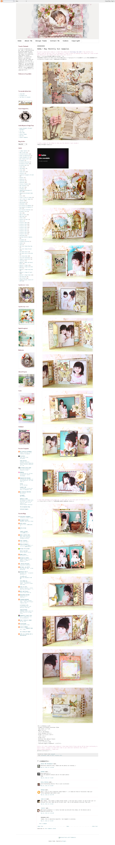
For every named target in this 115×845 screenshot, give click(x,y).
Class (21, 170)
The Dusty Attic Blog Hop (26, 253)
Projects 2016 (23, 233)
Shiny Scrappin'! (24, 544)
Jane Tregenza (23, 540)
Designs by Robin (24, 558)
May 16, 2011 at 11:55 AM (47, 813)
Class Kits (22, 171)
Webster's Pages (24, 265)
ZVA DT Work (23, 278)
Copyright (76, 41)
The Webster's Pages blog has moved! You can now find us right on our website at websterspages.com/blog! (26, 502)
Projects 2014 (23, 230)
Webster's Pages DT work (26, 272)
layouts (21, 200)
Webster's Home (24, 498)
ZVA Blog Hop (23, 276)
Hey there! (23, 496)
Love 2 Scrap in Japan (26, 620)
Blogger (64, 841)
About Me (28, 41)
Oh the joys (23, 621)
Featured (22, 182)
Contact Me (54, 41)
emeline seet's (24, 571)
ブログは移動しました (24, 532)
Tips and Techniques (25, 257)
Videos (65, 41)
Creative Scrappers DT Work (27, 175)
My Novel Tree (23, 211)
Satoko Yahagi (23, 134)
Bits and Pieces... (25, 591)
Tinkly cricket (24, 531)
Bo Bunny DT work (24, 163)
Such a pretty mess (25, 535)
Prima (21, 483)
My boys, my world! (25, 567)
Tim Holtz (22, 456)
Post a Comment (43, 823)
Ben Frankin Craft (24, 159)
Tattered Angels (24, 509)
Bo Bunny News (23, 165)
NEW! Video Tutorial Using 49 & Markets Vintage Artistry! (25, 537)
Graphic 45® (23, 487)
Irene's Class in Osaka (26, 197)
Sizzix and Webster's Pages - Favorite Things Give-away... (26, 583)
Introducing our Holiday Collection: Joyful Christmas (26, 474)
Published (22, 235)
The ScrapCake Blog (25, 507)
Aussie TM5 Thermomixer (47, 763)
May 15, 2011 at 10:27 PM (47, 794)
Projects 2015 (23, 232)
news (21, 213)
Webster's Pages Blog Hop (26, 269)
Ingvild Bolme (23, 609)
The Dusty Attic (24, 251)
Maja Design (23, 202)
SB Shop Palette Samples (26, 237)
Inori (21, 196)
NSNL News (22, 216)
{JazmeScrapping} (24, 599)
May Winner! (23, 493)
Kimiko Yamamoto (24, 137)
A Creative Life (24, 605)
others (21, 217)
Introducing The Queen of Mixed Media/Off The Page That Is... (26, 480)
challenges (22, 168)
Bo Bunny (22, 160)
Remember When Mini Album (26, 521)
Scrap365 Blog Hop (24, 241)
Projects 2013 (23, 229)
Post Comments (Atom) (50, 828)
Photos (21, 221)
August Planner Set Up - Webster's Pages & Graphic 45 (26, 560)
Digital (21, 177)
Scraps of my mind (24, 548)
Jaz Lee (21, 131)
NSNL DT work (50, 755)
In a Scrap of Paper (25, 631)
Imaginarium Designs (25, 478)
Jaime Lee (43, 799)
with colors (23, 523)
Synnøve (43, 771)
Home (19, 41)
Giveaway (22, 188)
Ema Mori (22, 135)
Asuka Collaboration (25, 155)
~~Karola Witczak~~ (25, 563)
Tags (21, 244)
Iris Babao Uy (23, 581)
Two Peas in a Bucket (25, 97)
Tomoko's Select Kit (25, 259)
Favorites (22, 180)
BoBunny (22, 472)
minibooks (43, 755)
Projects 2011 (58, 755)
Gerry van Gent (24, 551)
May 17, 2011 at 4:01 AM (47, 820)
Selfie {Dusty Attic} (25, 552)
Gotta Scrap (23, 528)
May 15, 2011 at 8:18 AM (47, 785)
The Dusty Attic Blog (25, 467)
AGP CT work (23, 152)
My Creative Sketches (25, 209)
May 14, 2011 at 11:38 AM (47, 767)
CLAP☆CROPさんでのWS (24, 624)
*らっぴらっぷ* (23, 576)
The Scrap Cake (23, 256)
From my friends (24, 184)
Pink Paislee (23, 460)
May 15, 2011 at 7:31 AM (47, 777)
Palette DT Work (24, 219)
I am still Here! (24, 541)
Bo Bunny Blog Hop (24, 162)
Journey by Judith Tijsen (26, 517)
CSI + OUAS (23, 629)
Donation (22, 179)
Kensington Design (24, 594)
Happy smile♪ (23, 554)
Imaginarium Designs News (26, 193)
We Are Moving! (24, 485)
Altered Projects (24, 154)
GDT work (22, 187)
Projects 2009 (23, 222)
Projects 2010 (23, 224)
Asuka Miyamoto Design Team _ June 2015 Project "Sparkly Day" (26, 602)
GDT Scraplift (23, 185)
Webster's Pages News (25, 275)
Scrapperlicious (24, 520)
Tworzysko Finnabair (25, 516)
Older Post (95, 826)
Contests (22, 173)
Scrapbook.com (23, 95)
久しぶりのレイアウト (24, 555)
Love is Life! (23, 586)
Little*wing (23, 623)
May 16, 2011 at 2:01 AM (47, 804)
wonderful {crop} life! (26, 615)
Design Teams (41, 41)
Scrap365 (22, 239)
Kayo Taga (22, 132)
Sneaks (21, 243)
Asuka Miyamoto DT (24, 157)
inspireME (22, 94)
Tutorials (22, 260)
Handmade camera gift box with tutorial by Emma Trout (26, 612)
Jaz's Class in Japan (25, 199)
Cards (21, 167)
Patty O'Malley (45, 782)
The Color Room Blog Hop (26, 246)
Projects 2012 (23, 227)
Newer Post (40, 826)
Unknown (43, 790)
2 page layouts (23, 150)
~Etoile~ (43, 808)
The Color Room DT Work (26, 249)
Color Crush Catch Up (25, 592)
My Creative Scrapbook (25, 205)
